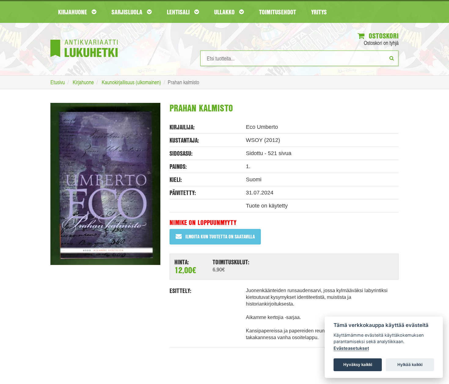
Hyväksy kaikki (357, 364)
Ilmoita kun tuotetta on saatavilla (220, 236)
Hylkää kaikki (409, 364)
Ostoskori (383, 35)
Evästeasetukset (351, 348)
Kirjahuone (73, 11)
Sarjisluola (127, 11)
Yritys (319, 11)
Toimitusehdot (277, 11)
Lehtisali (179, 11)
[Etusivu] (84, 39)
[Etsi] (391, 58)
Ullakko (225, 11)
